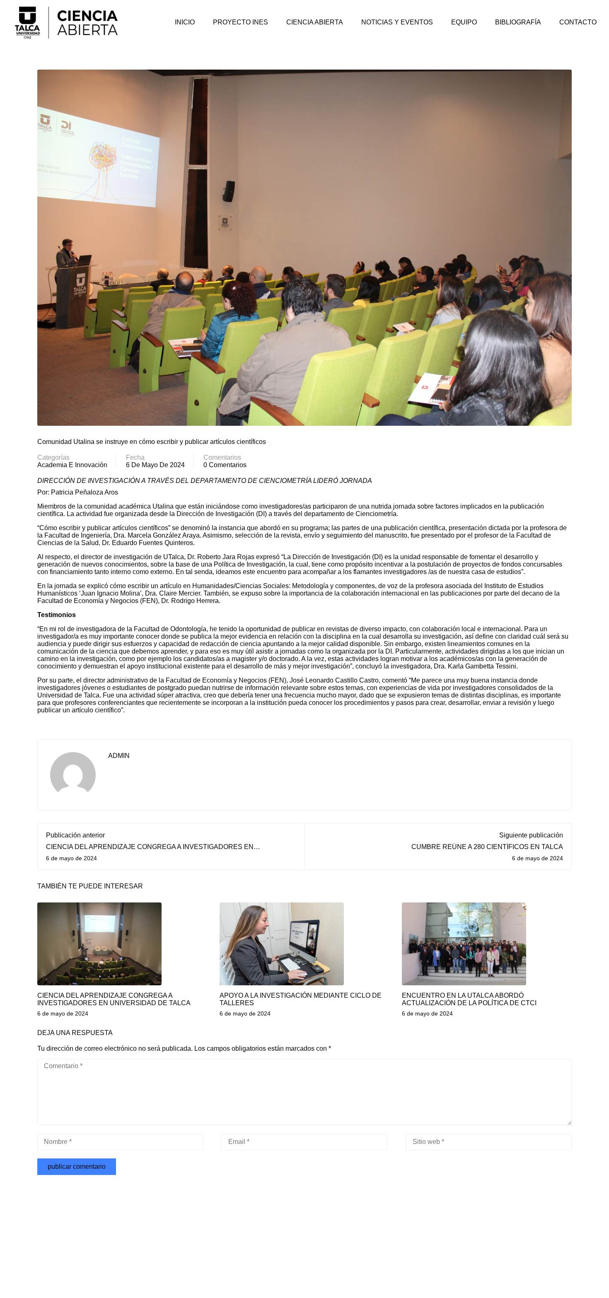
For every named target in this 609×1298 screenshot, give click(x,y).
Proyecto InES (240, 22)
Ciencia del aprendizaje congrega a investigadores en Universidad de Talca (114, 999)
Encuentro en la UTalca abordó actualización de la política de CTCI (469, 999)
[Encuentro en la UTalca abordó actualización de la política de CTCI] (464, 943)
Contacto (578, 22)
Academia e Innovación (72, 464)
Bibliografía (518, 22)
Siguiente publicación (531, 835)
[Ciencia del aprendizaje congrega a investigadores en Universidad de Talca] (99, 943)
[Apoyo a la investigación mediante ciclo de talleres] (282, 943)
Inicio (185, 22)
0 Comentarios (225, 464)
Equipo (464, 22)
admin (119, 755)
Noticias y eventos (397, 22)
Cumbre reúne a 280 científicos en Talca (487, 846)
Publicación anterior (75, 835)
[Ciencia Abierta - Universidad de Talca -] (66, 22)
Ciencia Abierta (314, 22)
